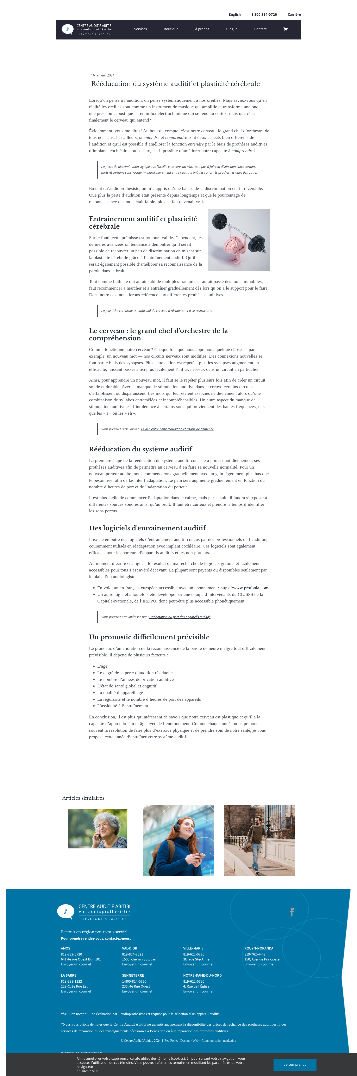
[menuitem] (235, 14)
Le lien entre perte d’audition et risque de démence (177, 429)
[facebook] (292, 912)
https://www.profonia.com (244, 587)
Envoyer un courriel (76, 964)
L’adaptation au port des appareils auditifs (180, 617)
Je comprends (295, 1064)
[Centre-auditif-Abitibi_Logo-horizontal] (86, 26)
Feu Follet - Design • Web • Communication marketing (200, 1040)
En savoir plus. (88, 1071)
